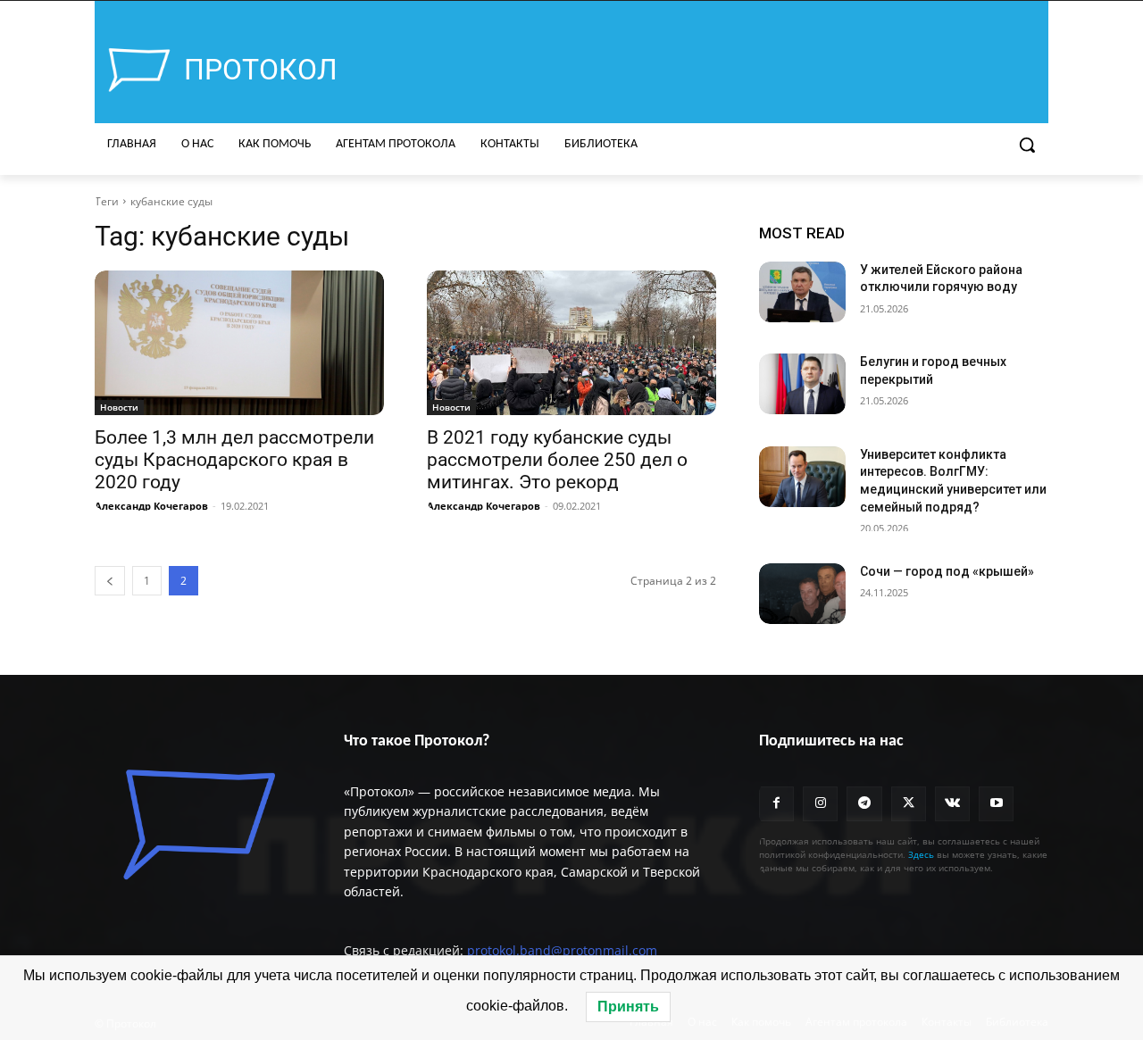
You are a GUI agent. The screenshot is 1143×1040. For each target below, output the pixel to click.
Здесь (921, 854)
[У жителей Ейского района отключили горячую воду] (802, 292)
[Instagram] (820, 803)
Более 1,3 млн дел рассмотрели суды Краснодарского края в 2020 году (234, 460)
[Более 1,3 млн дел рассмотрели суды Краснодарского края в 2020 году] (239, 342)
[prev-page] (110, 580)
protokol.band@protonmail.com (562, 950)
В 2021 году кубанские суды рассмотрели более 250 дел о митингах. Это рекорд (557, 460)
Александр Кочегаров (151, 505)
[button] (1026, 144)
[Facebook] (776, 803)
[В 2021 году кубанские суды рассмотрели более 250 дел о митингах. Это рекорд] (571, 342)
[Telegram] (864, 803)
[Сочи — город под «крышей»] (802, 593)
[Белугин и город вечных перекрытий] (802, 384)
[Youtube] (996, 803)
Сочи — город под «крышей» (947, 571)
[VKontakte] (952, 803)
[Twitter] (908, 803)
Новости (119, 407)
